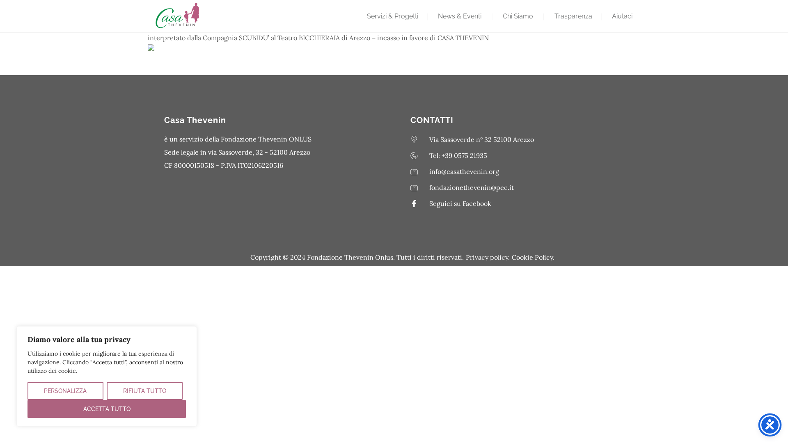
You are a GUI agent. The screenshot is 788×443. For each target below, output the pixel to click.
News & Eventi (459, 16)
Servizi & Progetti (392, 16)
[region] (106, 376)
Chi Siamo (518, 16)
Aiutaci (622, 16)
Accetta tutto (107, 409)
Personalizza (65, 391)
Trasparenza (573, 16)
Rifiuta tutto (144, 391)
